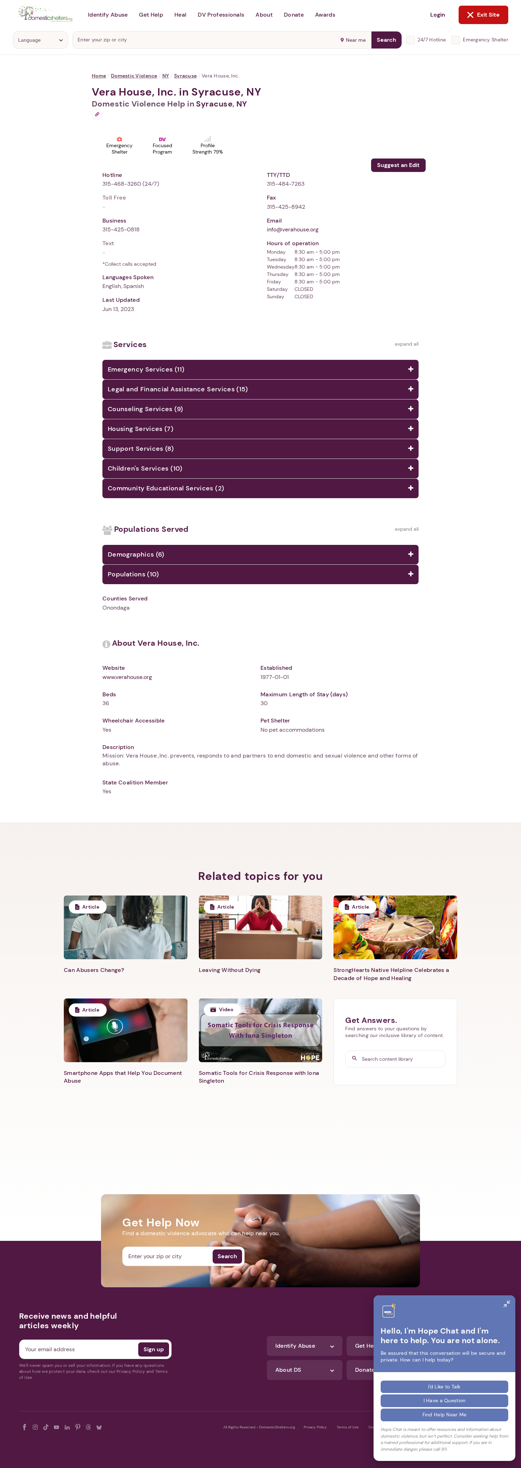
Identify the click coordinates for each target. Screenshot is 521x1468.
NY (165, 76)
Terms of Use (348, 1427)
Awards (325, 14)
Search (386, 40)
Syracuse (185, 76)
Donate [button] (294, 14)
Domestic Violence (134, 76)
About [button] (264, 14)
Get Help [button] (151, 14)
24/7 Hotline (432, 39)
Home (99, 76)
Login (437, 14)
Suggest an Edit (398, 165)
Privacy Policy (315, 1427)
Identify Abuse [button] (108, 14)
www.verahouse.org (127, 677)
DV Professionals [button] (221, 14)
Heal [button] (180, 14)
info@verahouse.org (293, 229)
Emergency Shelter (485, 39)
